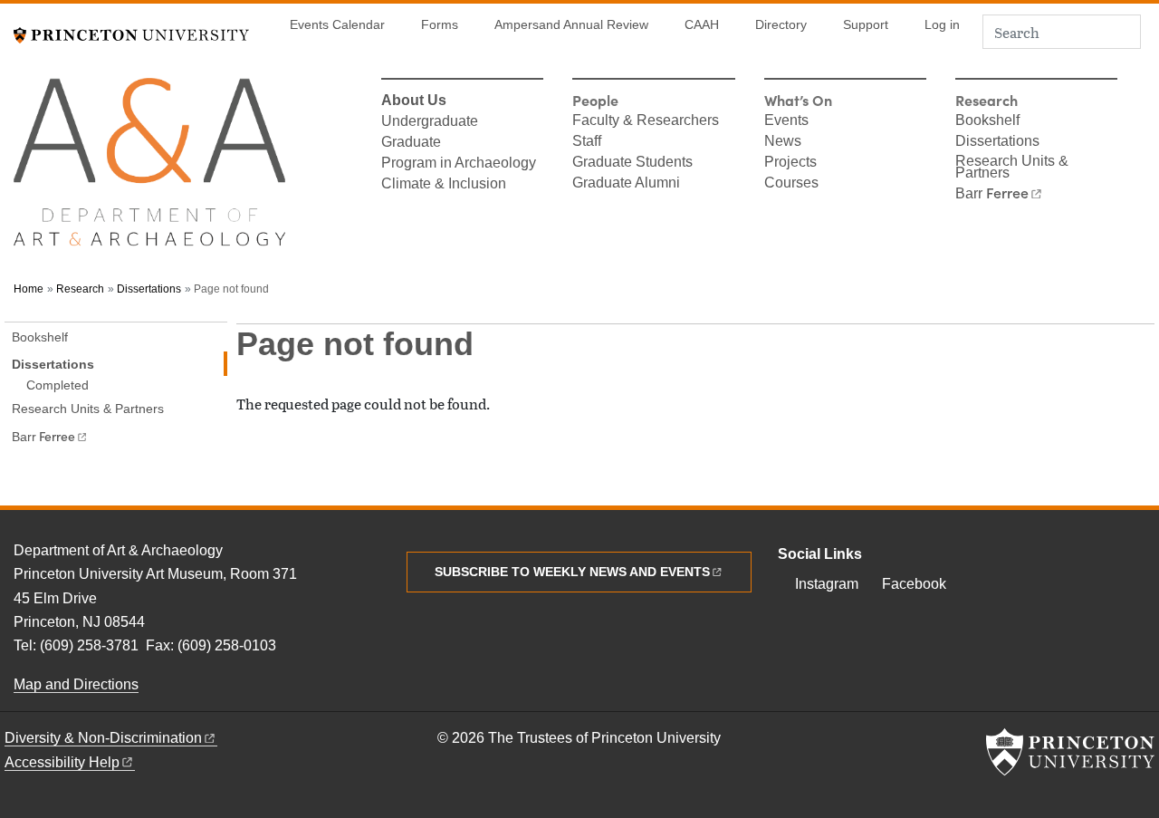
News (782, 142)
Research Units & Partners (1011, 168)
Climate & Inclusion (443, 184)
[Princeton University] (131, 33)
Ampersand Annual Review (571, 25)
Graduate (411, 143)
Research (80, 289)
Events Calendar (337, 25)
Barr (992, 194)
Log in (942, 25)
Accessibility (62, 762)
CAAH (702, 25)
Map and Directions (76, 684)
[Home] (149, 170)
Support (865, 25)
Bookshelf (987, 121)
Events (786, 121)
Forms (439, 25)
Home (28, 289)
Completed (57, 384)
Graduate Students (632, 163)
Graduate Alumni (626, 184)
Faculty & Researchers (645, 121)
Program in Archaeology (458, 164)
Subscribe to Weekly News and (572, 571)
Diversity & (103, 738)
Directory (781, 25)
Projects (790, 163)
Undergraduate (429, 122)
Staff (586, 142)
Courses (791, 184)
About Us (413, 101)
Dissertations (997, 142)
